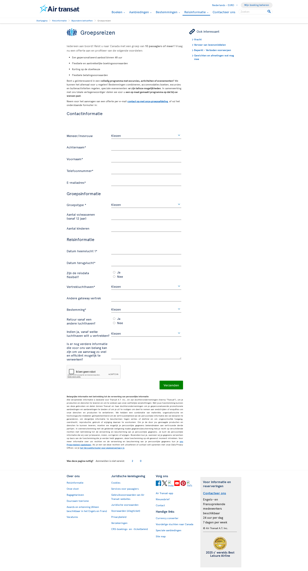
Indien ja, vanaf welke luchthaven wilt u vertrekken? (88, 333)
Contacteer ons (224, 12)
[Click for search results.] (269, 11)
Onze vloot (73, 488)
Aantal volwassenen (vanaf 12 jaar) (81, 216)
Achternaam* (76, 147)
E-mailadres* (76, 182)
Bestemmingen (166, 12)
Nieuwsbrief (163, 499)
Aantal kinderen (78, 228)
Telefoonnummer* (80, 170)
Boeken (116, 12)
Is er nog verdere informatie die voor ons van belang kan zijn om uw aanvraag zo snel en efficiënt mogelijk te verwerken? (87, 351)
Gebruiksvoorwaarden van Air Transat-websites (127, 497)
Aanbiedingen (138, 12)
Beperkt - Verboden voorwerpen (212, 50)
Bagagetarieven (75, 494)
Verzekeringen (119, 523)
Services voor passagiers (125, 488)
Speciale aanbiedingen (168, 530)
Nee (120, 276)
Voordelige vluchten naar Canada (174, 524)
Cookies (115, 482)
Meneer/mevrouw (80, 135)
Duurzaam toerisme (78, 501)
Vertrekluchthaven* (81, 286)
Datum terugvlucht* (81, 262)
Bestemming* (76, 309)
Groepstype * (76, 204)
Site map (161, 536)
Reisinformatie (195, 12)
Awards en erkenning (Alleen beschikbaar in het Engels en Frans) (87, 509)
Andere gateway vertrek (84, 298)
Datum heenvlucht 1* (82, 251)
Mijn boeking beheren (256, 5)
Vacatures (72, 517)
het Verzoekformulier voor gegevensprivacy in (102, 447)
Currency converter (167, 518)
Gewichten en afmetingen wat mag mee (214, 57)
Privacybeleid (118, 517)
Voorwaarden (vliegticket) (125, 510)
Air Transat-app (164, 493)
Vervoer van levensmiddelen (210, 44)
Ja (118, 272)
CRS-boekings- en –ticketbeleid (129, 529)
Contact (160, 505)
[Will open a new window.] (158, 484)
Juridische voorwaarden (124, 504)
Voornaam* (75, 159)
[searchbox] (256, 11)
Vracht (198, 39)
